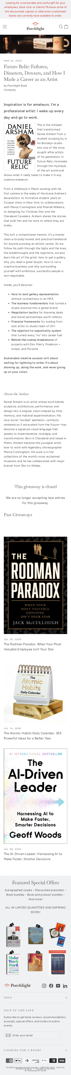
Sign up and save (19, 1010)
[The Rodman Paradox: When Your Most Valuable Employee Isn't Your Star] (35, 585)
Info (8, 997)
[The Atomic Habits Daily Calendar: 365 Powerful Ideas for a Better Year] (35, 691)
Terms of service (45, 1069)
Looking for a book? (22, 1050)
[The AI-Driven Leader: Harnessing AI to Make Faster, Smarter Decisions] (35, 796)
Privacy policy (24, 1069)
